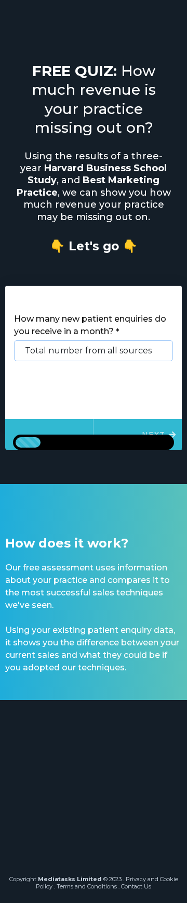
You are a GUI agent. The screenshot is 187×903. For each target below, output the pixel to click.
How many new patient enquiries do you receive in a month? (90, 325)
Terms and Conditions (87, 886)
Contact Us (136, 886)
